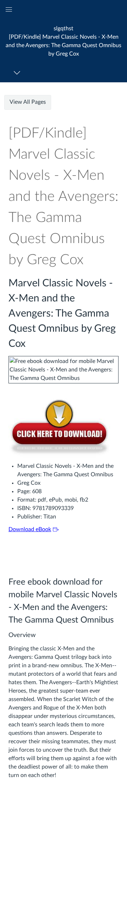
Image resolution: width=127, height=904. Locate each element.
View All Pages (28, 102)
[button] (63, 41)
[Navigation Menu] (18, 72)
